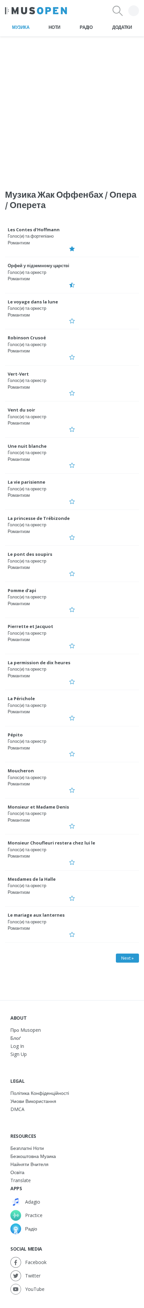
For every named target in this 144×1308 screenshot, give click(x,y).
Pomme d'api (22, 590)
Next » (127, 958)
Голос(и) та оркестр (27, 272)
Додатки (122, 27)
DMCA (17, 1109)
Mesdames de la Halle (32, 879)
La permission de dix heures (39, 663)
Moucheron (21, 771)
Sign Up (18, 1054)
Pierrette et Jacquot (30, 626)
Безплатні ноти (27, 1148)
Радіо (86, 27)
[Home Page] (36, 10)
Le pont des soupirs (30, 554)
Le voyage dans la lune (33, 302)
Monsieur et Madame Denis (38, 807)
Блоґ (15, 1038)
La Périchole (21, 698)
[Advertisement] (72, 109)
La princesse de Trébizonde (39, 518)
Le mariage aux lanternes (36, 915)
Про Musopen (25, 1030)
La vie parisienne (26, 482)
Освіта (17, 1172)
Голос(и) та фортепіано (31, 236)
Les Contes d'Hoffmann (34, 230)
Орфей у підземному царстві (38, 265)
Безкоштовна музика (33, 1156)
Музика (20, 27)
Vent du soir (21, 410)
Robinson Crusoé (27, 338)
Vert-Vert (18, 374)
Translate (20, 1180)
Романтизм (19, 243)
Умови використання (33, 1101)
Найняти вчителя (29, 1164)
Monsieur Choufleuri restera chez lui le (51, 843)
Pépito (15, 735)
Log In (17, 1046)
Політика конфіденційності (39, 1093)
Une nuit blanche (27, 446)
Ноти (54, 27)
